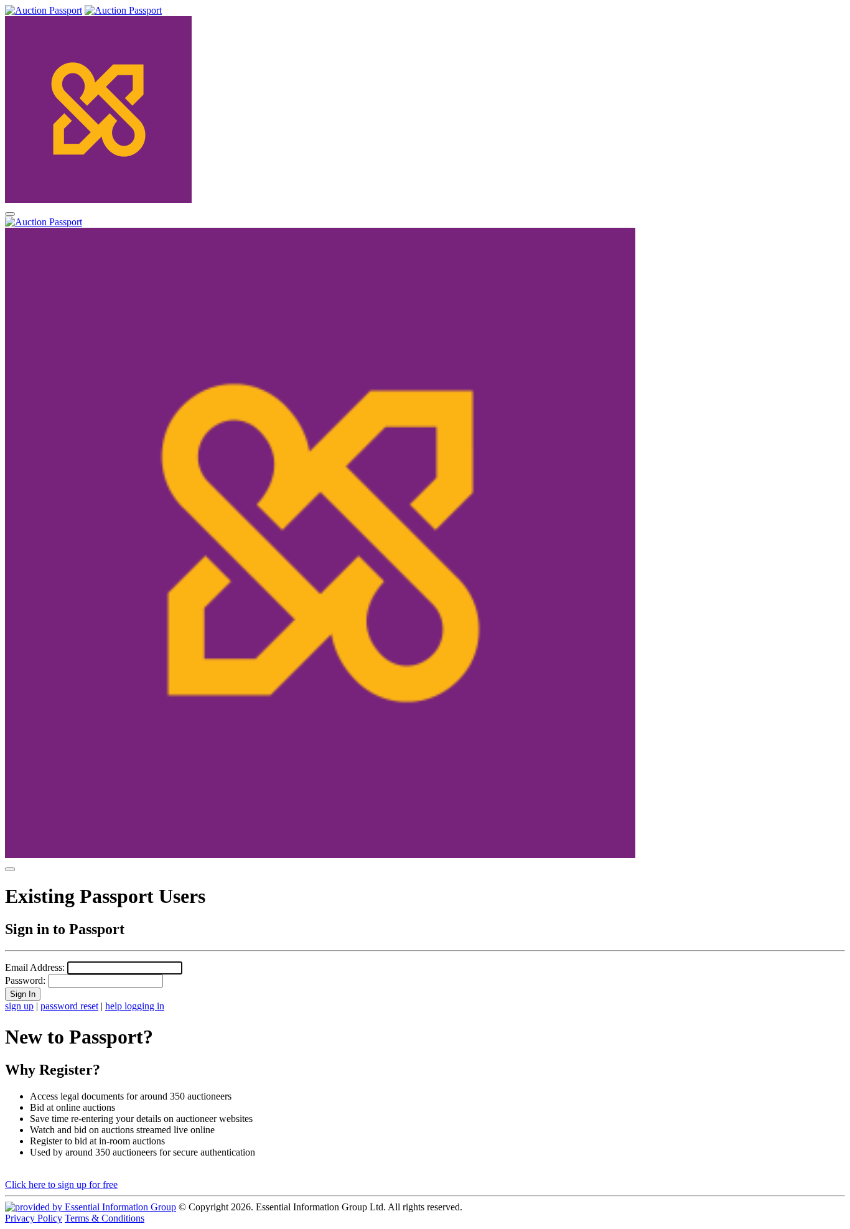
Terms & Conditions (104, 1218)
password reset (69, 1006)
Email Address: (35, 967)
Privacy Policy (33, 1218)
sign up (19, 1006)
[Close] (10, 869)
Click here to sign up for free (61, 1184)
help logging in (134, 1006)
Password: (25, 980)
